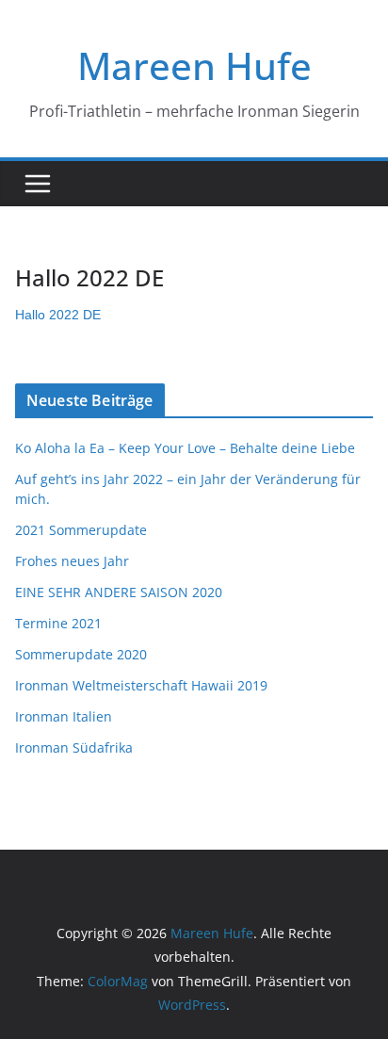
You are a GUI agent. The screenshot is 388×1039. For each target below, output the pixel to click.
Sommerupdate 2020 (81, 654)
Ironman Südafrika (74, 747)
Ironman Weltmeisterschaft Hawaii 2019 (141, 685)
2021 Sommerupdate (81, 530)
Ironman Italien (63, 716)
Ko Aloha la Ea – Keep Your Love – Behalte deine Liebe (185, 448)
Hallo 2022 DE (58, 314)
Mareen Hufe (194, 65)
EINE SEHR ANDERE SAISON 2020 (118, 592)
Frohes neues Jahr (72, 561)
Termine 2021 (58, 623)
